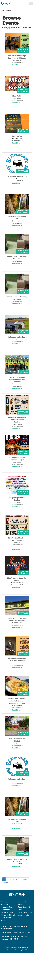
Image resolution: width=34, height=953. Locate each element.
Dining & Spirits (7, 912)
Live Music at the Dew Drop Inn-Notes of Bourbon (17, 420)
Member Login (23, 915)
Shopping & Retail (8, 915)
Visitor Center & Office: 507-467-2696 (15, 932)
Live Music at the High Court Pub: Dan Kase (17, 660)
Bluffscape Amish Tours (17, 176)
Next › (25, 879)
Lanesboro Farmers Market (17, 740)
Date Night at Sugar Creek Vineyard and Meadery (17, 379)
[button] (31, 3)
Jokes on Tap (17, 136)
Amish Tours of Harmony (17, 257)
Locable (24, 950)
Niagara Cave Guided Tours (17, 218)
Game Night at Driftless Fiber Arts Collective (17, 619)
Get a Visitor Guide (25, 912)
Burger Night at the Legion (17, 499)
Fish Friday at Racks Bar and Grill (17, 579)
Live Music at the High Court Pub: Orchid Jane (17, 57)
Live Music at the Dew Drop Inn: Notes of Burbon (17, 540)
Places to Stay (7, 907)
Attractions (5, 910)
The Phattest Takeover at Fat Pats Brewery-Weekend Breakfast (17, 701)
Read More (16, 65)
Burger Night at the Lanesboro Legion (17, 459)
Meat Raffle (17, 96)
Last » (5, 883)
